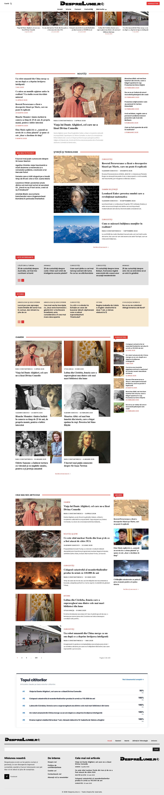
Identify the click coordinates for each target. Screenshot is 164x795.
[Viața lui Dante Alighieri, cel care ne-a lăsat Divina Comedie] (29, 19)
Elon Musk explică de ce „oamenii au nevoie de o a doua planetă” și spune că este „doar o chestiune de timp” (32, 132)
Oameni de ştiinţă (110, 189)
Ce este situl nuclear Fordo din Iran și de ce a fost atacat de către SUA (55, 29)
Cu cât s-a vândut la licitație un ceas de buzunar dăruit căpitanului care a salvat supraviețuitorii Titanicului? (82, 311)
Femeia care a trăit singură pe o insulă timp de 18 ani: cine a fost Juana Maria (33, 177)
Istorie (99, 302)
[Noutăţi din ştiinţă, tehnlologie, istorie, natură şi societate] (22, 740)
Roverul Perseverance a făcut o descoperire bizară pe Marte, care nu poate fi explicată (32, 107)
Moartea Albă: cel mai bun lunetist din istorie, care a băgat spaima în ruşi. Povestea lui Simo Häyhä (135, 81)
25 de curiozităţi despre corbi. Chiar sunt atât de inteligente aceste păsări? (55, 270)
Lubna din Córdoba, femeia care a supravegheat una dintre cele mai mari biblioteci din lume (108, 30)
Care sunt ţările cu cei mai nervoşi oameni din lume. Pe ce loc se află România (81, 270)
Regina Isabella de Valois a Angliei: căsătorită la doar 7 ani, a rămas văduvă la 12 (107, 309)
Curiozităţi (107, 159)
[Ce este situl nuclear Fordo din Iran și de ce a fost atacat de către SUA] (55, 19)
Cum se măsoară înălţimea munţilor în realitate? (122, 225)
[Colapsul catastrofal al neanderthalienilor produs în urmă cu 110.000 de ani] (82, 19)
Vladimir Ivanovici (110, 171)
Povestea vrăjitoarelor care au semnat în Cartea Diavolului (136, 104)
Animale (47, 265)
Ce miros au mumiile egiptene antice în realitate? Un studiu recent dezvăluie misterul (32, 94)
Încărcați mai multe (100, 247)
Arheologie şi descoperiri (29, 302)
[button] (8, 3)
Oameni (67, 502)
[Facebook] (6, 776)
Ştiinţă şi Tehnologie (66, 152)
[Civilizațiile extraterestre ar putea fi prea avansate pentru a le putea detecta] (131, 570)
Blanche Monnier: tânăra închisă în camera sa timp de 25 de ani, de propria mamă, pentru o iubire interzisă (33, 119)
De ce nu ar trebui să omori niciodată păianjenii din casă (136, 93)
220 (36, 658)
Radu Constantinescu (63, 121)
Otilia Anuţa (69, 369)
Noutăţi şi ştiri (71, 534)
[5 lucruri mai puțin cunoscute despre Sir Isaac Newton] (87, 447)
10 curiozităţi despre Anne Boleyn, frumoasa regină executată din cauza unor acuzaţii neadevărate (107, 272)
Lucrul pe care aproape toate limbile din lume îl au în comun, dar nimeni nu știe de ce (29, 309)
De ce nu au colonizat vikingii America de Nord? (133, 306)
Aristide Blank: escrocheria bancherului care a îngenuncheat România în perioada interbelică (31, 196)
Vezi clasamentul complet (133, 679)
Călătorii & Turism (26, 265)
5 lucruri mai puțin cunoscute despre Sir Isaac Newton (78, 464)
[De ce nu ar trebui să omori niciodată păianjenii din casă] (119, 407)
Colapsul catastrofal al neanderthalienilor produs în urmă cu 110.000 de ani (82, 29)
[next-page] (22, 280)
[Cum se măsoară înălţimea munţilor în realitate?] (76, 229)
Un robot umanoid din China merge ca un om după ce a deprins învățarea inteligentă (135, 29)
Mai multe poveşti (25, 153)
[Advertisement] (82, 55)
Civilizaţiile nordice (131, 302)
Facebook (13, 776)
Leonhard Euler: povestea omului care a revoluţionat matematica (123, 195)
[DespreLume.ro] (82, 3)
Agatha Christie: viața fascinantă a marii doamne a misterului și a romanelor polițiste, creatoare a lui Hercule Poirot (31, 168)
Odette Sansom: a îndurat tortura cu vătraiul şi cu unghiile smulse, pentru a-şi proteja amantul (32, 465)
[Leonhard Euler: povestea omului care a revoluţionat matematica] (76, 199)
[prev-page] (19, 280)
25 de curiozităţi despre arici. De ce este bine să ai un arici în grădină (134, 270)
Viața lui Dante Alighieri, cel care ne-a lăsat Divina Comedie (28, 29)
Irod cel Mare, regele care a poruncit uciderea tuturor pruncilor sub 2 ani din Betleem (136, 116)
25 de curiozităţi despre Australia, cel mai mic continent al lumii (28, 270)
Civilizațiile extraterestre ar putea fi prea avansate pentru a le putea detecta (127, 582)
